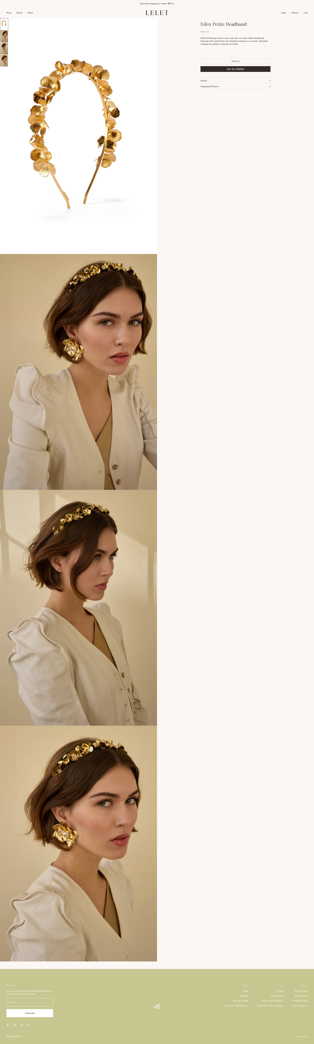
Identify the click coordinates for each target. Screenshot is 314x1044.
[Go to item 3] (4, 48)
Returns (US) (277, 995)
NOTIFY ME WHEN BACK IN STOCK (235, 69)
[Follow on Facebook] (7, 1025)
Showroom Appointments (236, 1005)
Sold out (236, 61)
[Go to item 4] (4, 61)
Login (283, 12)
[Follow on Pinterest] (21, 1025)
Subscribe (30, 1013)
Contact (279, 990)
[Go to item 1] (4, 24)
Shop (8, 12)
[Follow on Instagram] (14, 1025)
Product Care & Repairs (272, 1000)
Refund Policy (301, 995)
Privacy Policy (301, 990)
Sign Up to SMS (240, 1000)
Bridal (19, 12)
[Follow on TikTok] (28, 1025)
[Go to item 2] (4, 36)
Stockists (244, 995)
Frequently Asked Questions (270, 1005)
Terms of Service (300, 1005)
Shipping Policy (300, 1000)
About (30, 12)
